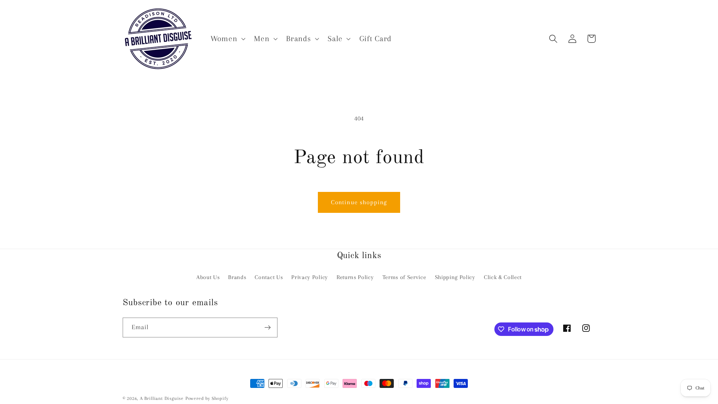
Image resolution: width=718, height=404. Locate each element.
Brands (237, 277)
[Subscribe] (267, 328)
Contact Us (269, 277)
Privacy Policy (309, 277)
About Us (208, 277)
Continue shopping (359, 202)
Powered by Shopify (206, 398)
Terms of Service (404, 277)
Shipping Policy (455, 277)
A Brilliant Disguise (162, 398)
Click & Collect (503, 277)
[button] (227, 38)
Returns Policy (355, 277)
